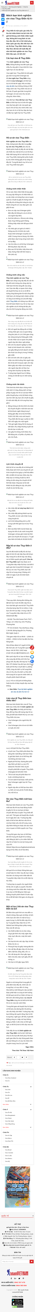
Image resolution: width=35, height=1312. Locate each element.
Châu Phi (6, 1132)
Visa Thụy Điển (6, 8)
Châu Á (5, 1109)
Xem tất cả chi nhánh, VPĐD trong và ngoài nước (18, 1243)
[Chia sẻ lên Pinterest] (26, 1057)
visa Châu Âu (28, 1062)
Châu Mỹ (6, 1147)
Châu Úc (5, 1075)
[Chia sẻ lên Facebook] (2, 15)
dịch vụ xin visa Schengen (18, 1062)
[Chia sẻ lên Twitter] (2, 19)
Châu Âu (25, 7)
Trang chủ (4, 7)
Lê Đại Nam (25, 1227)
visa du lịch (9, 1065)
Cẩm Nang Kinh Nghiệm (15, 7)
